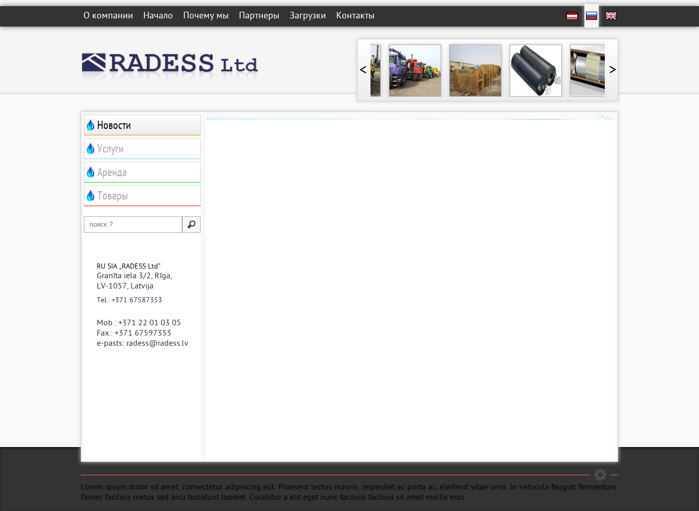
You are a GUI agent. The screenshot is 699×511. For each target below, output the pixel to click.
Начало (158, 16)
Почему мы (206, 16)
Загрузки (308, 16)
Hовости (114, 127)
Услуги (110, 150)
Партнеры (259, 16)
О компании (108, 16)
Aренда (112, 174)
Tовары (112, 197)
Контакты (355, 16)
